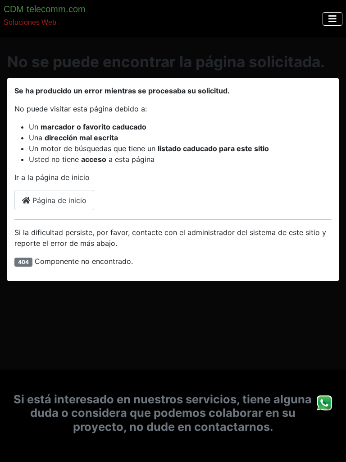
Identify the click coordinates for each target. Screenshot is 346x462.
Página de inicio (58, 200)
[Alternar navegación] (332, 19)
